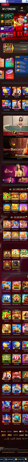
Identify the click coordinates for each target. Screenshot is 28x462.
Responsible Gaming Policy (8, 452)
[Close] (27, 1)
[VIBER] (25, 32)
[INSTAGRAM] (25, 24)
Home (21, 10)
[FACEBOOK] (25, 28)
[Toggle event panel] (3, 39)
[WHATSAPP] (25, 21)
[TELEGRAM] (25, 17)
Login (5, 4)
